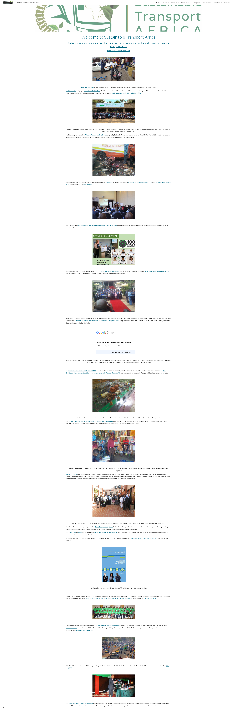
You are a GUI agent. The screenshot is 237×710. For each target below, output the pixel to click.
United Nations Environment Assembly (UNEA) (82, 371)
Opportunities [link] (217, 3)
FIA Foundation (87, 184)
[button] (235, 2)
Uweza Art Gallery (71, 474)
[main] (118, 43)
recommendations (71, 628)
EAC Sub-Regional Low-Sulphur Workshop (107, 625)
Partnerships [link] (185, 3)
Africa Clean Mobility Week (92, 91)
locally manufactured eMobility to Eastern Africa (126, 93)
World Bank (72, 532)
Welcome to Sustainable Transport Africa (118, 37)
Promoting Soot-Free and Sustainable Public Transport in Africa (97, 225)
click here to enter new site (118, 50)
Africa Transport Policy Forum (104, 527)
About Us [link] (166, 3)
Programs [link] (197, 3)
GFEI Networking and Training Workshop (157, 271)
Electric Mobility (71, 91)
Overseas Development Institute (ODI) (140, 182)
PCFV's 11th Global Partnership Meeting (107, 271)
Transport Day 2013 (149, 598)
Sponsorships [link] (206, 3)
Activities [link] (174, 3)
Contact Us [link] (227, 3)
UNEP (80, 532)
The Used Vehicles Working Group (95, 135)
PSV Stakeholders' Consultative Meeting (81, 703)
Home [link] (158, 3)
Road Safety (109, 182)
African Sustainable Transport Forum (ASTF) (107, 373)
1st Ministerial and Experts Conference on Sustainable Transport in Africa (97, 320)
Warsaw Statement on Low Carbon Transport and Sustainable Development (109, 598)
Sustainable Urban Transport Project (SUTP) (144, 538)
